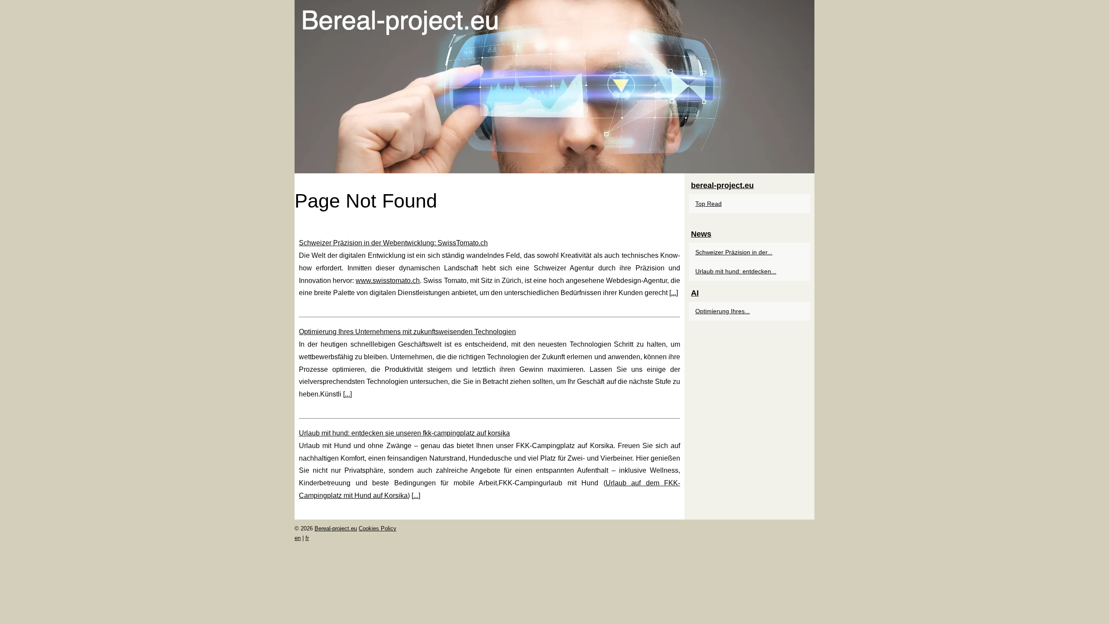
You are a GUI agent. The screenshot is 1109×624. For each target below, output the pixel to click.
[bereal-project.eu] (554, 86)
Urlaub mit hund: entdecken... (735, 271)
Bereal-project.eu (336, 528)
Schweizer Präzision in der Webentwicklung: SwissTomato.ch (393, 243)
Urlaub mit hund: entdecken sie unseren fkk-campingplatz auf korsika (404, 433)
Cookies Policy (377, 528)
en (298, 538)
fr (307, 538)
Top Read (708, 203)
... (673, 292)
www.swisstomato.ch (388, 280)
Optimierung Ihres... (722, 311)
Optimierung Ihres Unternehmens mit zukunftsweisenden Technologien (407, 331)
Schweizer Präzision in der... (733, 252)
